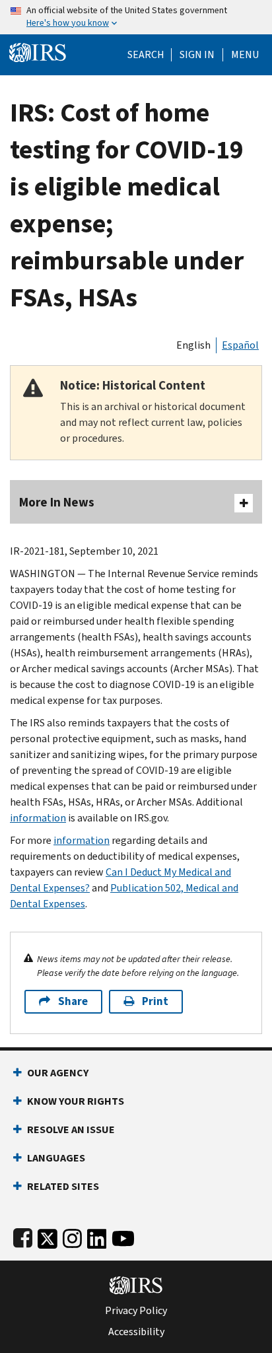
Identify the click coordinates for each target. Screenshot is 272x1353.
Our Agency (57, 1073)
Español (240, 345)
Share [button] (73, 1001)
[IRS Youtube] (123, 1236)
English (193, 345)
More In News (56, 502)
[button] (197, 54)
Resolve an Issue (71, 1129)
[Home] (37, 51)
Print (155, 1001)
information (38, 818)
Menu (245, 54)
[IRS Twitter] (47, 1236)
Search (145, 54)
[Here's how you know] (136, 17)
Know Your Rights (75, 1101)
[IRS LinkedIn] (97, 1236)
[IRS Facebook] (22, 1236)
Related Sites (63, 1186)
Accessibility (136, 1331)
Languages (56, 1158)
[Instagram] (72, 1236)
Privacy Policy (136, 1310)
